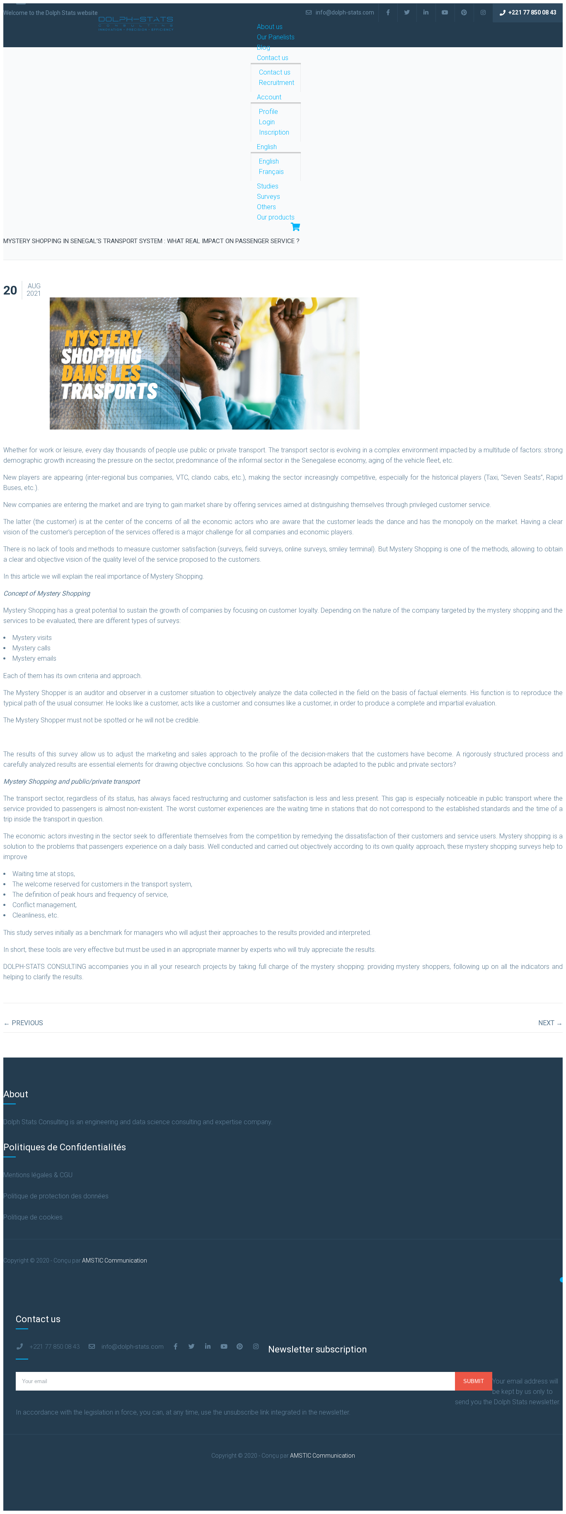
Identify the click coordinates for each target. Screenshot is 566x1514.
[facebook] (388, 12)
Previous (23, 1023)
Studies (267, 186)
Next (550, 1023)
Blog (263, 47)
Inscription (274, 132)
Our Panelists (276, 37)
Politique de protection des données (56, 1196)
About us (270, 27)
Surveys (268, 196)
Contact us (272, 58)
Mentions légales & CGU (38, 1175)
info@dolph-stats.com (344, 12)
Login (267, 122)
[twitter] (407, 12)
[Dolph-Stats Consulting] (136, 29)
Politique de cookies (33, 1217)
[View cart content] (291, 227)
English (267, 147)
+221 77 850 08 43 (532, 12)
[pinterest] (464, 12)
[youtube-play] (445, 12)
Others (266, 207)
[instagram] (483, 12)
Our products (276, 217)
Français (271, 172)
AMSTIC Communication (114, 1260)
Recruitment (276, 83)
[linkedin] (426, 12)
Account (269, 97)
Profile (268, 112)
